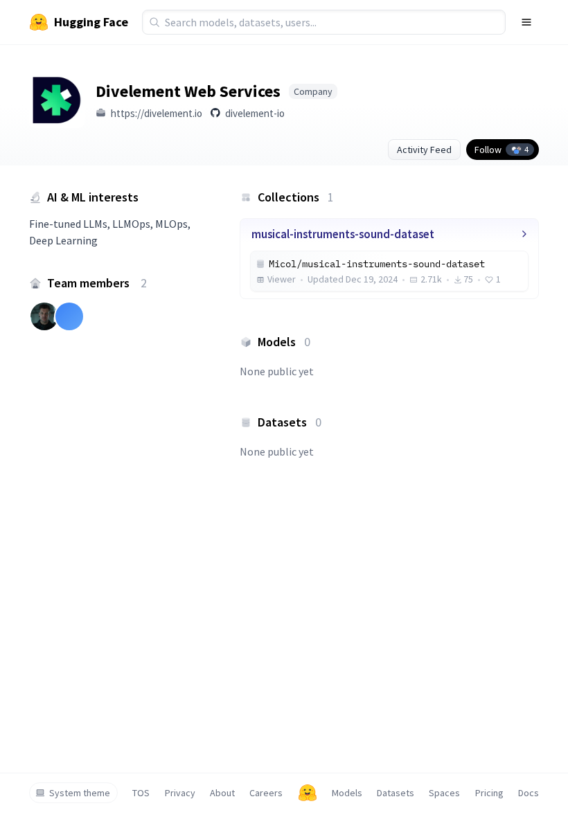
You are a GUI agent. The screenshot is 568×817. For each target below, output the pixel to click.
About (222, 793)
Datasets (395, 793)
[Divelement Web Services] (57, 100)
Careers (266, 793)
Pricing (489, 793)
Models (347, 793)
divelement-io (255, 113)
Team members (97, 283)
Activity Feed (424, 149)
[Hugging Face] (307, 792)
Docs (528, 793)
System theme (79, 793)
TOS (141, 793)
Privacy (180, 793)
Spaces (444, 793)
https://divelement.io (156, 113)
